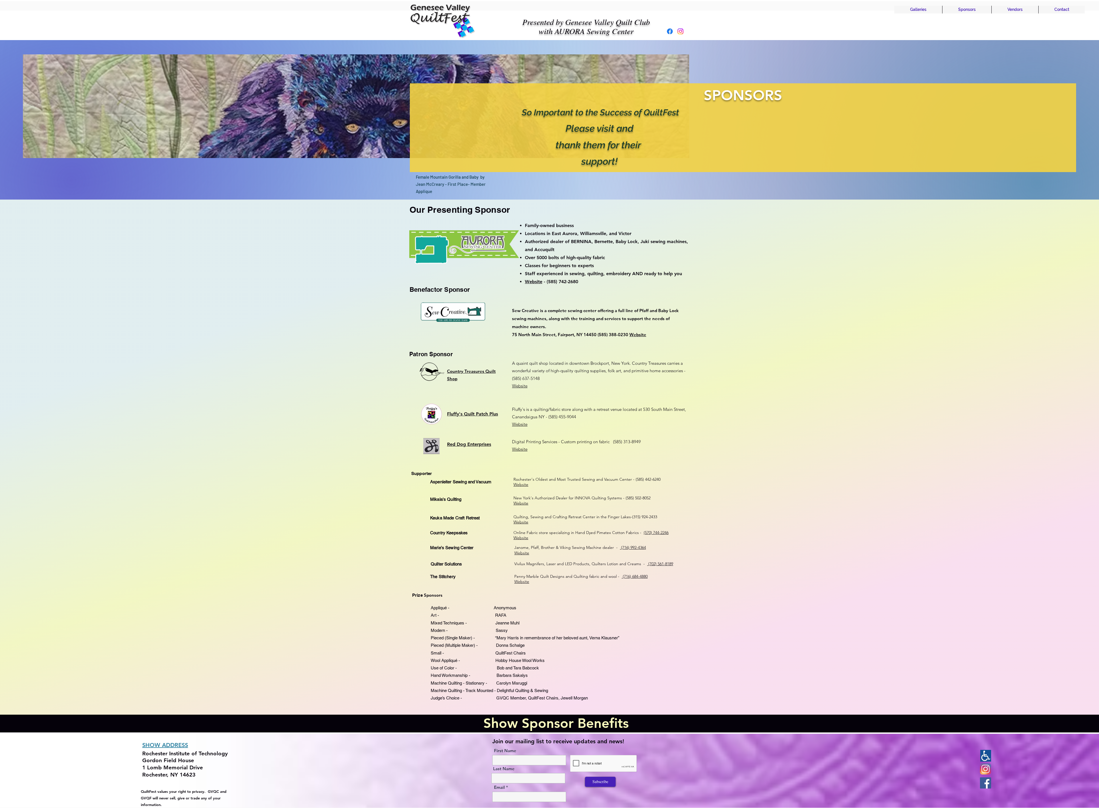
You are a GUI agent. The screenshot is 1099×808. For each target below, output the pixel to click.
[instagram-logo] (985, 769)
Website (533, 281)
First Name (505, 750)
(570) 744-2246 (656, 532)
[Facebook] (670, 31)
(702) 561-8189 (660, 563)
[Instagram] (680, 31)
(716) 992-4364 (633, 547)
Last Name (504, 768)
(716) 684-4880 (635, 576)
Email (499, 787)
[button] (918, 9)
